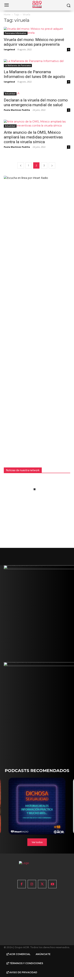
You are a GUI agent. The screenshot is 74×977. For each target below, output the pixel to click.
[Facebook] (21, 884)
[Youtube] (52, 884)
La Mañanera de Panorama (18, 65)
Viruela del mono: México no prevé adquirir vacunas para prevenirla (34, 42)
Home (7, 14)
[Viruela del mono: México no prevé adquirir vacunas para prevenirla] (37, 31)
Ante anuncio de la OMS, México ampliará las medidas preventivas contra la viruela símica (33, 137)
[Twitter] (42, 884)
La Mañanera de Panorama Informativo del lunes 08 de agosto (34, 74)
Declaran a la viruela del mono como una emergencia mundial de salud (36, 102)
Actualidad (10, 93)
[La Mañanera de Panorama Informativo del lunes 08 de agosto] (37, 63)
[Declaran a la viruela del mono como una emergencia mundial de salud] (37, 93)
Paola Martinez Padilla (17, 109)
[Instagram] (32, 884)
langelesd (9, 49)
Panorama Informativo (15, 33)
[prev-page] (20, 165)
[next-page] (52, 165)
